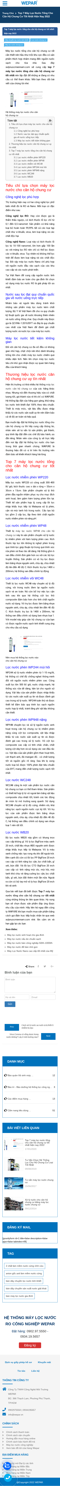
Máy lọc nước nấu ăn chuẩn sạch (24, 939)
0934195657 (29, 1410)
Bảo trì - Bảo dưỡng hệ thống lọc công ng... (30, 1087)
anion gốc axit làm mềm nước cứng (24, 1273)
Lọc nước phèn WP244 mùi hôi (32, 167)
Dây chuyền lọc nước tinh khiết (16, 40)
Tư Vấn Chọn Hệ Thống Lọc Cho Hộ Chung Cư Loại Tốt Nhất (39, 1162)
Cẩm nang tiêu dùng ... (19, 1110)
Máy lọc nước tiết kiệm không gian (34, 141)
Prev (12, 1027)
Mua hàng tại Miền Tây (18, 1476)
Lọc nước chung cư (39, 40)
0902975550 (14, 1410)
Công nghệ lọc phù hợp (28, 131)
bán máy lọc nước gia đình (19, 1296)
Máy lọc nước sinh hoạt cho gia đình (25, 935)
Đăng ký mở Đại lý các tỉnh (19, 1463)
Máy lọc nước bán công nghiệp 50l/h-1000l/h (29, 943)
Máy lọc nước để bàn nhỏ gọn (22, 947)
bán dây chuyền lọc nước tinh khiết (23, 1281)
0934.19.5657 (30, 1336)
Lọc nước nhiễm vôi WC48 (30, 164)
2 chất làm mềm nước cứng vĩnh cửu (24, 1266)
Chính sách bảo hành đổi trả (20, 1441)
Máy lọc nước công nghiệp (19, 1445)
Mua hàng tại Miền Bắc (18, 1466)
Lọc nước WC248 (26, 174)
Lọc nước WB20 (25, 177)
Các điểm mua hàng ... (19, 1098)
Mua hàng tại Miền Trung (19, 1469)
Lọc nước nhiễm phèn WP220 (31, 157)
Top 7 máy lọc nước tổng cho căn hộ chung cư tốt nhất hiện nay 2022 (37, 1142)
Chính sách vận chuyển (18, 1435)
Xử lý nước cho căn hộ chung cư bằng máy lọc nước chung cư (37, 1202)
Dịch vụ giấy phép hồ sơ (18, 1362)
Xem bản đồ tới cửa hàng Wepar (22, 1448)
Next (48, 1036)
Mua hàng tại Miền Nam (18, 1473)
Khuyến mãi (44, 1362)
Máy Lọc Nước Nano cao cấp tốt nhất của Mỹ (30, 951)
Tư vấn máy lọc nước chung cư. (39, 1181)
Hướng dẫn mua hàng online (20, 1438)
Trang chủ (8, 13)
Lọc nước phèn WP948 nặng (31, 170)
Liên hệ (35, 1371)
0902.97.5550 (36, 1331)
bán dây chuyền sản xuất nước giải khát (26, 1288)
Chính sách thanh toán (17, 1432)
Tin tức (21, 1371)
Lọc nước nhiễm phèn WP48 (31, 161)
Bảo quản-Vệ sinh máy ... (20, 1075)
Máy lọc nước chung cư (14, 45)
